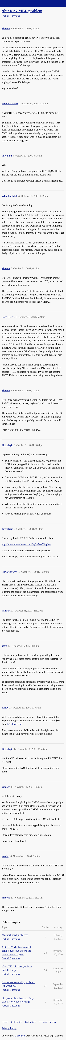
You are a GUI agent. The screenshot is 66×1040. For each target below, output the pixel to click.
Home (5, 1022)
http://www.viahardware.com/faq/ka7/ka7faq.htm (26, 544)
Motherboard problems (15, 934)
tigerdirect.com (14, 724)
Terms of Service (47, 1022)
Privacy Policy (9, 1028)
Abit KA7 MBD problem (22, 11)
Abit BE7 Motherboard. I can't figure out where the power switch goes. (16, 951)
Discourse (20, 1035)
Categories (16, 1022)
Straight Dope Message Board (17, 3)
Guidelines (30, 1022)
